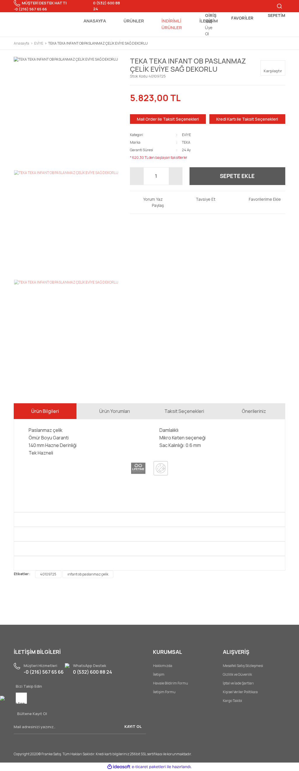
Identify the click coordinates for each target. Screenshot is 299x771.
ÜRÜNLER (134, 21)
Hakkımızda (162, 665)
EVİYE (186, 134)
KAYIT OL (133, 726)
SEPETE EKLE (237, 176)
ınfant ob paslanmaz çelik (87, 574)
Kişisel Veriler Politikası (240, 691)
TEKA (186, 142)
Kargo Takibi (232, 700)
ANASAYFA (95, 21)
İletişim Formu (164, 691)
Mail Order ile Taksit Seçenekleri (168, 119)
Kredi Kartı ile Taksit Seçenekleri (247, 119)
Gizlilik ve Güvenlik (237, 674)
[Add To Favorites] (260, 199)
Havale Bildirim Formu (170, 683)
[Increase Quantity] (175, 176)
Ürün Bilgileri (45, 411)
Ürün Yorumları (114, 411)
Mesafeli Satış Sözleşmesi (243, 665)
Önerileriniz (254, 411)
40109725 (48, 574)
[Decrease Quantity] (137, 176)
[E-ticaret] (149, 767)
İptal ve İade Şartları (238, 683)
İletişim (158, 674)
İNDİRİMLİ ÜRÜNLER (171, 24)
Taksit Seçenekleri (184, 411)
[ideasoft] (119, 767)
